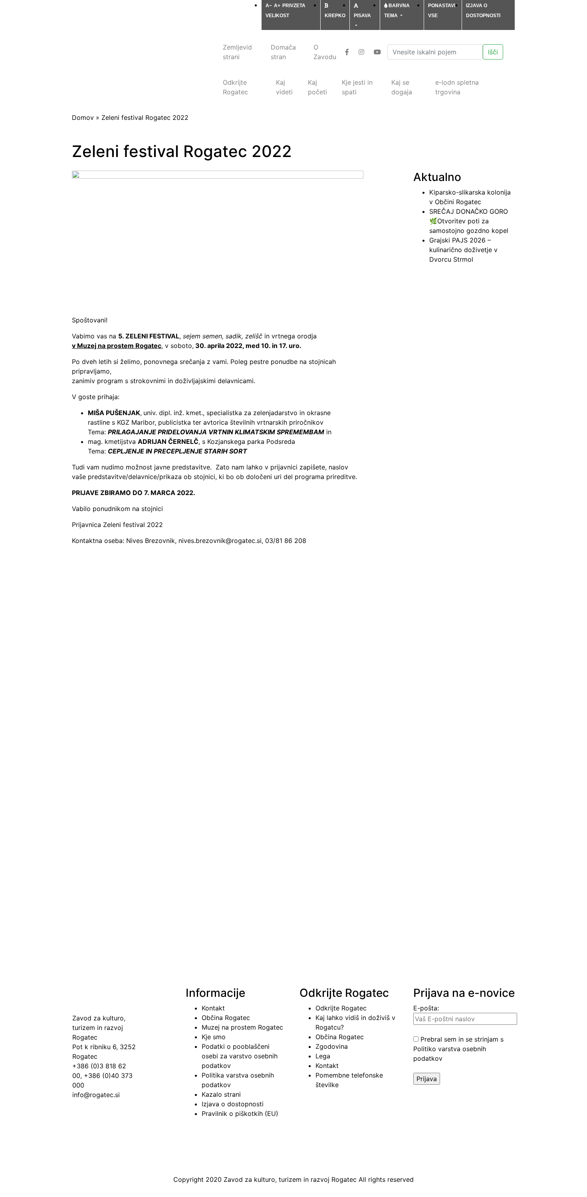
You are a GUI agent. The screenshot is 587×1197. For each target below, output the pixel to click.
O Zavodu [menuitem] (324, 52)
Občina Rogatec (226, 1018)
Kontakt (213, 1008)
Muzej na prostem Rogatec (242, 1027)
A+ (277, 5)
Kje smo (214, 1037)
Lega (322, 1056)
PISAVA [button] (362, 15)
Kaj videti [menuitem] (284, 87)
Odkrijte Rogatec (341, 1008)
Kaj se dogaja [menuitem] (401, 87)
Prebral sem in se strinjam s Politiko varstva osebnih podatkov (458, 1048)
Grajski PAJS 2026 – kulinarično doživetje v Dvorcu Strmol (463, 249)
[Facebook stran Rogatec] (348, 52)
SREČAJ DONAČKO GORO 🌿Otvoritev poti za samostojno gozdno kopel (468, 221)
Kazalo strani (221, 1094)
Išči (493, 52)
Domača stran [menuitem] (283, 52)
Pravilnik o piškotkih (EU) (240, 1113)
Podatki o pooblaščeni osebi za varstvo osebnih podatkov (240, 1056)
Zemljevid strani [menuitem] (237, 52)
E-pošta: (426, 1008)
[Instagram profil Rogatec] (363, 52)
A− (269, 5)
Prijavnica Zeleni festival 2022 (117, 525)
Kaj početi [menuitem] (317, 87)
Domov (83, 117)
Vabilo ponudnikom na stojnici (117, 509)
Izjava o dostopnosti (233, 1104)
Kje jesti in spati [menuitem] (357, 87)
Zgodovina (331, 1046)
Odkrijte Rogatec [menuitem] (235, 87)
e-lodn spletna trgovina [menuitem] (457, 87)
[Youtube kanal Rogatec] (379, 52)
